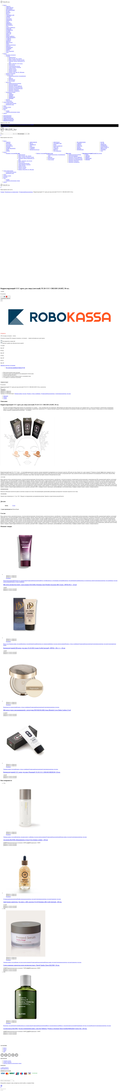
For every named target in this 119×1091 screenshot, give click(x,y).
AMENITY (8, 6)
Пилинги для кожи (13, 69)
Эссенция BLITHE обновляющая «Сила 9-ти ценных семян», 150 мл (25, 840)
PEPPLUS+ (8, 46)
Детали (5, 397)
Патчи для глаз (12, 64)
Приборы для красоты (10, 73)
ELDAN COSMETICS (10, 27)
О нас (4, 109)
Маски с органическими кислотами (67, 1025)
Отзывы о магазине (7, 1062)
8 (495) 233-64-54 (5, 126)
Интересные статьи (10, 104)
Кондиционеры (12, 79)
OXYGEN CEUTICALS (11, 44)
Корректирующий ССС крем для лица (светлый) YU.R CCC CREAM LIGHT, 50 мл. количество (23, 387)
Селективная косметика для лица (63, 393)
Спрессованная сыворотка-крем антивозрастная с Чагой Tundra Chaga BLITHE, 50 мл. (31, 965)
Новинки (8, 99)
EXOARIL (8, 31)
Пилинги (93, 1025)
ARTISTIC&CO (9, 8)
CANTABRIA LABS (10, 15)
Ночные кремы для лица (65, 837)
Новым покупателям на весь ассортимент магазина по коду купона (17, 124)
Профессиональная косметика (15, 83)
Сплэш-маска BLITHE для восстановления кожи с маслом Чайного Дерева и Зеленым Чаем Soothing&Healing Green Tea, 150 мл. (45, 1028)
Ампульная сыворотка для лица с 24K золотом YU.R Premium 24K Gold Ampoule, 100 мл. (32, 902)
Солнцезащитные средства (14, 66)
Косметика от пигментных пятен (15, 87)
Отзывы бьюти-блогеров (11, 103)
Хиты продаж (9, 100)
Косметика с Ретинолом (14, 89)
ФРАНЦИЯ (11, 98)
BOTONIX (8, 12)
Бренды (4, 5)
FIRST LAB (8, 33)
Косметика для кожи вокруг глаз (23, 837)
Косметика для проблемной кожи (16, 88)
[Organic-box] (5, 2)
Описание (5, 396)
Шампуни (11, 78)
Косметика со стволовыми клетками (54, 580)
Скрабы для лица (12, 68)
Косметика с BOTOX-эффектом (15, 85)
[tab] (60, 396)
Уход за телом (12, 81)
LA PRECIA (8, 40)
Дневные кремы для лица (20, 393)
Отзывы (7, 110)
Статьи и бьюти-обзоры (8, 102)
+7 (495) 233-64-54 (4, 1067)
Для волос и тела (9, 74)
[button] (6, 391)
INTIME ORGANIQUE (10, 37)
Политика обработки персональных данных (12, 1063)
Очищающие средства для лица (83, 1025)
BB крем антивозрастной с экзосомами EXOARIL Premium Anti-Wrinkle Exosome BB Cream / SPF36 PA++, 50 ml (40, 584)
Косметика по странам (10, 92)
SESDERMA (8, 48)
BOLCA (7, 13)
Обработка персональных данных (13, 112)
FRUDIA (8, 35)
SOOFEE (8, 49)
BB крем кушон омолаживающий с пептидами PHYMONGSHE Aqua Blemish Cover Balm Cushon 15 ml (37, 710)
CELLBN (8, 17)
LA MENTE (8, 38)
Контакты (5, 108)
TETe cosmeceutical (10, 51)
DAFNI (7, 21)
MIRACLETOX (9, 42)
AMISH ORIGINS (9, 7)
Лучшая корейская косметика (26, 192)
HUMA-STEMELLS (10, 36)
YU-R (7, 52)
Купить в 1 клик (4, 382)
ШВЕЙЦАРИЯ (12, 97)
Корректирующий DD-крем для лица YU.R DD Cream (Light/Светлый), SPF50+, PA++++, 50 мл (34, 648)
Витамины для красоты (11, 54)
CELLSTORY (9, 18)
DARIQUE (8, 22)
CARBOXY (8, 16)
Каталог (5, 53)
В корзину (3, 389)
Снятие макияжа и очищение (15, 67)
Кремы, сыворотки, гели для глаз (16, 63)
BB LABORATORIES (10, 10)
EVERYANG (8, 32)
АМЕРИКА (11, 94)
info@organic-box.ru (5, 1068)
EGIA (7, 26)
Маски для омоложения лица (52, 1025)
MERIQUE (8, 41)
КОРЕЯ (10, 93)
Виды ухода (8, 82)
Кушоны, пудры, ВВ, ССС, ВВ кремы (16, 72)
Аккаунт (5, 113)
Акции (4, 105)
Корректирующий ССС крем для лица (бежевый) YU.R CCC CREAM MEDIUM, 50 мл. (31, 772)
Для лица (8, 56)
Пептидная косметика (13, 84)
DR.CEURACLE (9, 25)
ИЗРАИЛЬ (11, 95)
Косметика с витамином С (14, 90)
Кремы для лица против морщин (57, 643)
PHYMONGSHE (9, 47)
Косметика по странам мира (11, 192)
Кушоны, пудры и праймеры (33, 393)
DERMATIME (9, 23)
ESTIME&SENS (9, 30)
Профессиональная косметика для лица (26, 899)
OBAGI (7, 43)
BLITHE (8, 11)
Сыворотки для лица (56, 899)
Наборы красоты (12, 57)
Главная (2, 192)
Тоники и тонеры (12, 71)
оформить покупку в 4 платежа (8, 365)
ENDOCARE (8, 28)
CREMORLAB (9, 20)
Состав (5, 398)
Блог (4, 1051)
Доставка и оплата (7, 107)
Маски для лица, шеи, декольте (15, 58)
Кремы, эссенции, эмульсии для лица (16, 59)
